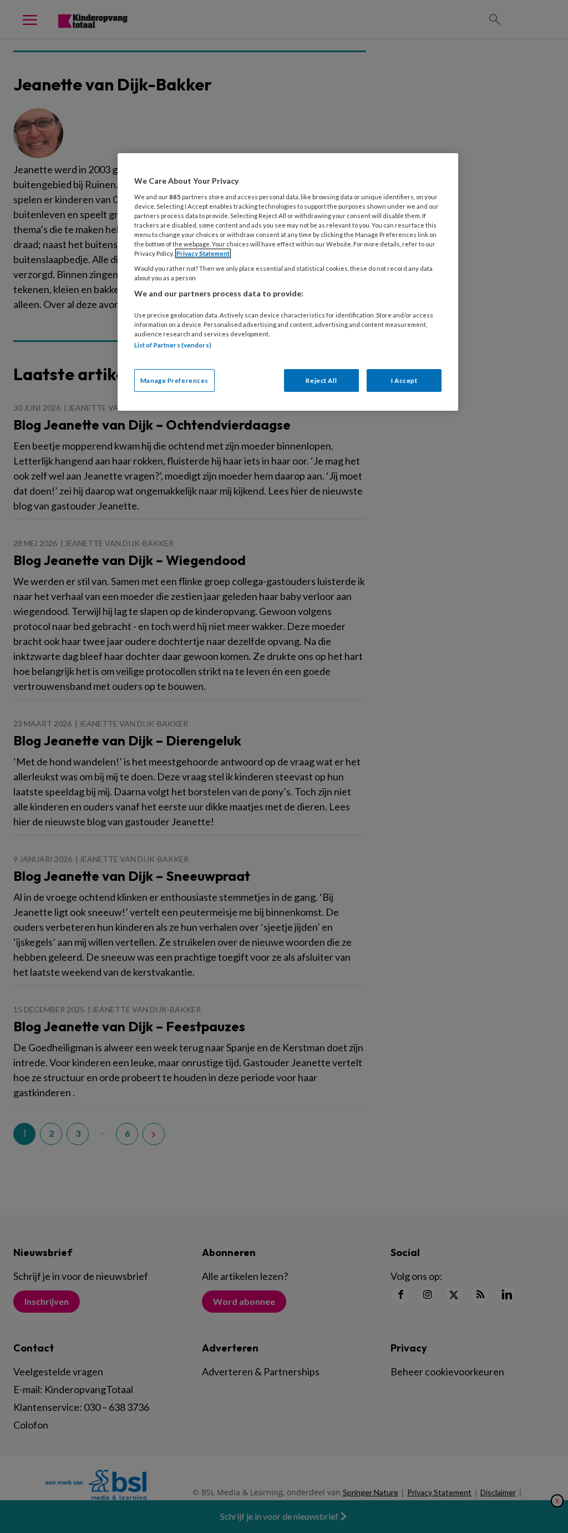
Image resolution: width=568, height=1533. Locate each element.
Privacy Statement (203, 253)
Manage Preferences (174, 380)
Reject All (321, 380)
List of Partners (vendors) (172, 345)
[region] (288, 282)
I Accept (404, 380)
